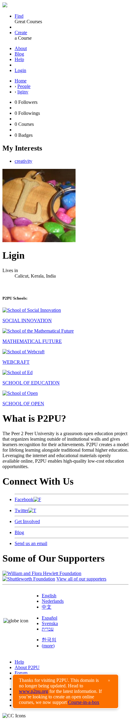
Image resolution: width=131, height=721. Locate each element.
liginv (22, 91)
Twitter (21, 510)
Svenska (50, 623)
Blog (19, 53)
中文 (46, 607)
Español (49, 618)
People (23, 86)
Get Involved (27, 521)
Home (21, 80)
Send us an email (31, 543)
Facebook (24, 499)
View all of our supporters (81, 578)
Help (19, 59)
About (21, 48)
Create (21, 32)
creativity (23, 161)
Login (20, 70)
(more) (48, 645)
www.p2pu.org (33, 691)
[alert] (65, 691)
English (49, 595)
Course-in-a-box (83, 702)
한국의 (49, 639)
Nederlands (53, 601)
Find (19, 16)
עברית (48, 629)
